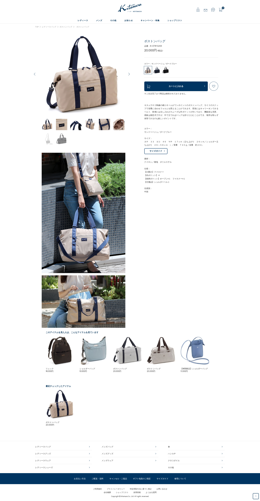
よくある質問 (151, 492)
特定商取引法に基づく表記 (141, 489)
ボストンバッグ (66, 27)
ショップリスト (122, 492)
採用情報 (137, 492)
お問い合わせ (161, 489)
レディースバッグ (49, 27)
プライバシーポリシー (116, 489)
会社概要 (107, 492)
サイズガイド (156, 151)
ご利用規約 (97, 489)
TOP (37, 27)
